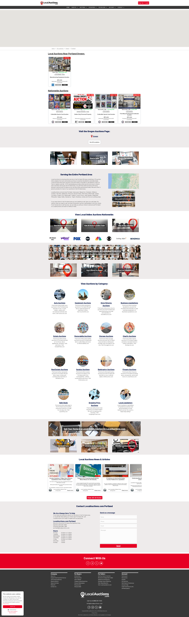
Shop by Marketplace (79, 583)
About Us (53, 576)
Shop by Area (77, 585)
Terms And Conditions (56, 579)
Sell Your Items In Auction (104, 576)
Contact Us (53, 586)
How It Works (77, 579)
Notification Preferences (128, 583)
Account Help (125, 585)
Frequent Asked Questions (80, 581)
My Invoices (124, 577)
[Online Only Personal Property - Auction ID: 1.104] (83, 101)
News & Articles (55, 583)
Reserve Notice (54, 581)
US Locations (60, 48)
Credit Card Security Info (127, 586)
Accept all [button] (12, 606)
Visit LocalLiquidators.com (104, 585)
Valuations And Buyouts (104, 579)
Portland (73, 48)
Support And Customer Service (58, 577)
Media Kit (53, 585)
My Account (124, 576)
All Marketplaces (126, 588)
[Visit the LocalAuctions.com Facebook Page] (88, 563)
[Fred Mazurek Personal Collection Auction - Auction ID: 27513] (129, 101)
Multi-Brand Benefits (103, 583)
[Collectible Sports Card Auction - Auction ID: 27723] (106, 101)
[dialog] (12, 603)
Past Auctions (78, 577)
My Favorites (125, 581)
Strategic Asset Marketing (104, 581)
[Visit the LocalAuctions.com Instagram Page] (92, 563)
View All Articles (94, 498)
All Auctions (77, 576)
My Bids (123, 579)
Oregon (67, 48)
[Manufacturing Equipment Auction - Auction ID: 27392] (60, 64)
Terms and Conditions (12, 611)
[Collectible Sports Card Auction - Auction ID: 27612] (60, 101)
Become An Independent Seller (105, 577)
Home (53, 48)
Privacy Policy (6, 603)
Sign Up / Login (143, 3)
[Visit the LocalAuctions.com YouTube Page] (101, 563)
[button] (12, 609)
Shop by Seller (77, 586)
